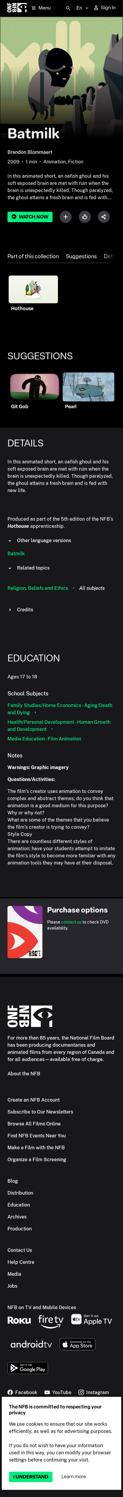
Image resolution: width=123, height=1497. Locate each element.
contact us (71, 922)
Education (18, 1205)
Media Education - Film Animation (44, 739)
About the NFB (23, 1074)
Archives (17, 1217)
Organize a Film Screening (36, 1159)
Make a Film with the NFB (36, 1147)
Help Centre (20, 1262)
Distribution (20, 1193)
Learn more (73, 1476)
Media (14, 1274)
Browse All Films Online (34, 1124)
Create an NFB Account (33, 1100)
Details (112, 256)
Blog (12, 1181)
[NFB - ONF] (17, 8)
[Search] (68, 8)
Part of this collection (33, 256)
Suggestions (81, 256)
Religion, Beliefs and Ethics (37, 588)
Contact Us (19, 1250)
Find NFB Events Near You (36, 1136)
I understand (30, 1477)
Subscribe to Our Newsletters (40, 1112)
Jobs (12, 1286)
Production (19, 1229)
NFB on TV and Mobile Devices (41, 1307)
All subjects (92, 588)
